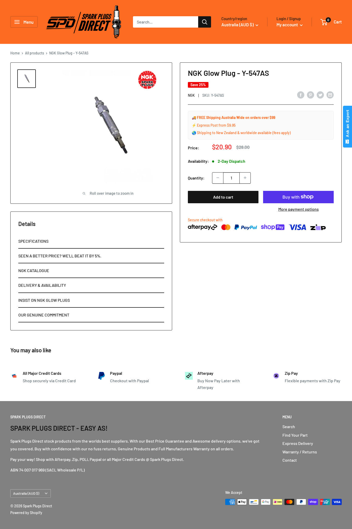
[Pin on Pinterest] (310, 95)
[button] (91, 241)
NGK (191, 95)
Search (288, 426)
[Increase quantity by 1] (245, 177)
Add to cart (223, 196)
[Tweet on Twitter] (320, 95)
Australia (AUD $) (26, 493)
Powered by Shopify (26, 512)
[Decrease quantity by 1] (217, 177)
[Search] (204, 22)
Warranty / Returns (299, 451)
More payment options (298, 208)
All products (34, 53)
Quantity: (196, 177)
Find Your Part (295, 435)
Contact (289, 460)
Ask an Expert (347, 125)
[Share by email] (330, 95)
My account (287, 24)
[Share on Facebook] (300, 95)
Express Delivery (297, 443)
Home (15, 53)
